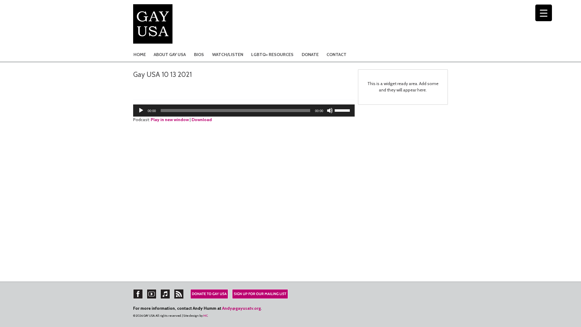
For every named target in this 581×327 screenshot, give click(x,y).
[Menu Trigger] (543, 13)
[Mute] (330, 110)
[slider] (343, 109)
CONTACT (336, 54)
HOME (139, 54)
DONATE (310, 54)
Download (202, 119)
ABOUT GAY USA (170, 54)
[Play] (141, 110)
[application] (244, 110)
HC (205, 316)
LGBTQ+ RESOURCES (272, 54)
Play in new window (170, 119)
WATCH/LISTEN (227, 54)
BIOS (199, 54)
